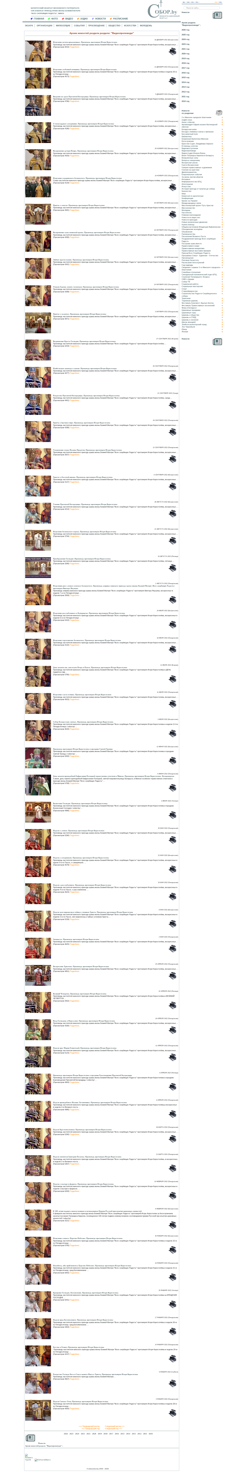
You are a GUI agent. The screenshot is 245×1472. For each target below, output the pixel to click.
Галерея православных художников (197, 167)
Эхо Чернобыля (188, 327)
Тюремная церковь (190, 301)
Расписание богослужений (193, 263)
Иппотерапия (187, 184)
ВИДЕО (69, 18)
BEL (184, 2)
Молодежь (146, 25)
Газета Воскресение (190, 165)
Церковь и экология (190, 320)
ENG (188, 2)
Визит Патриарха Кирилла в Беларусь (198, 155)
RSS (216, 2)
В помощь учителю (190, 146)
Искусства (130, 25)
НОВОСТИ (100, 18)
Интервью (186, 179)
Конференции (187, 198)
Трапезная (186, 298)
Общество (114, 25)
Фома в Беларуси (189, 308)
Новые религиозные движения (194, 222)
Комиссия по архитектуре (193, 196)
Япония (185, 332)
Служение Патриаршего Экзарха (196, 277)
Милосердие (63, 25)
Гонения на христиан (190, 170)
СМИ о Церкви (188, 279)
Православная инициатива (193, 248)
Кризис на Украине (190, 201)
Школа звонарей (189, 322)
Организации (44, 25)
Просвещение (96, 25)
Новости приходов (189, 220)
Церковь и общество (190, 315)
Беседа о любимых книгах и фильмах (198, 132)
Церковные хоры (189, 313)
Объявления (187, 232)
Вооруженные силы (190, 158)
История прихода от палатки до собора (198, 189)
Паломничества (188, 234)
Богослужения (188, 141)
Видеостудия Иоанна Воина (193, 153)
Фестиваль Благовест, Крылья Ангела (198, 303)
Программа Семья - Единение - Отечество (200, 256)
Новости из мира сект (191, 217)
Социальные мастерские (192, 286)
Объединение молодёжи (192, 229)
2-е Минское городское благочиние (196, 117)
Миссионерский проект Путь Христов (197, 205)
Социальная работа (190, 284)
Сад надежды (187, 265)
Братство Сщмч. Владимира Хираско (197, 144)
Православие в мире (190, 246)
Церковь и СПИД (189, 317)
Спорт (184, 289)
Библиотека (187, 137)
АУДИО (84, 18)
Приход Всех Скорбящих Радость (196, 253)
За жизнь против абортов (192, 177)
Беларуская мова (189, 129)
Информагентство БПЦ (192, 182)
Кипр (184, 194)
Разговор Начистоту (190, 260)
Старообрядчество (190, 291)
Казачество (186, 191)
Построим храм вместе (192, 244)
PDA (220, 2)
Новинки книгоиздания (191, 215)
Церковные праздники (191, 310)
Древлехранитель (189, 172)
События (79, 25)
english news (187, 120)
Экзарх (29, 25)
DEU (192, 2)
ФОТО (54, 18)
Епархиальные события (192, 174)
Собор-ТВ (186, 282)
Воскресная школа (190, 163)
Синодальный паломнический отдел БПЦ (199, 275)
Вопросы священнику (191, 160)
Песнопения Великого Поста (194, 236)
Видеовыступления (190, 148)
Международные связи (191, 203)
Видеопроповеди (189, 151)
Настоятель (187, 213)
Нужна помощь (188, 225)
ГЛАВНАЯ (39, 18)
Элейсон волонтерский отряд (194, 324)
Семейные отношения (191, 272)
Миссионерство (188, 208)
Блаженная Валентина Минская (195, 139)
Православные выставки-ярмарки (196, 251)
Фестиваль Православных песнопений (198, 305)
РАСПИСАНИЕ (120, 18)
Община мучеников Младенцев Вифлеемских (201, 227)
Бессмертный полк (190, 134)
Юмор (184, 329)
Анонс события (188, 122)
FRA (197, 2)
